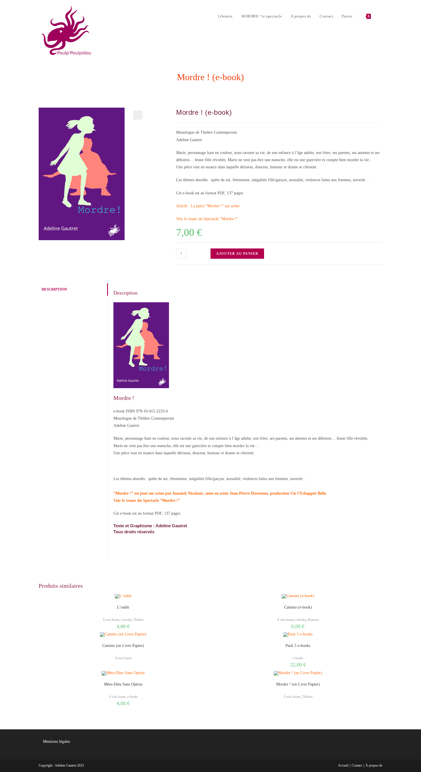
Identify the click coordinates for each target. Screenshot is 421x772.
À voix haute (111, 620)
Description (54, 289)
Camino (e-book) (298, 607)
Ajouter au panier (237, 254)
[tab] (73, 289)
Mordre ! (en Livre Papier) (298, 684)
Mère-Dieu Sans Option (123, 684)
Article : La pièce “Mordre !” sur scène (207, 206)
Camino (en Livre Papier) (123, 645)
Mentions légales (56, 741)
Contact (357, 765)
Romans (313, 620)
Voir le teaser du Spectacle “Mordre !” (207, 219)
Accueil (343, 765)
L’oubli (123, 607)
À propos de (373, 765)
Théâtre (138, 620)
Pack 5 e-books (298, 645)
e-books (126, 620)
